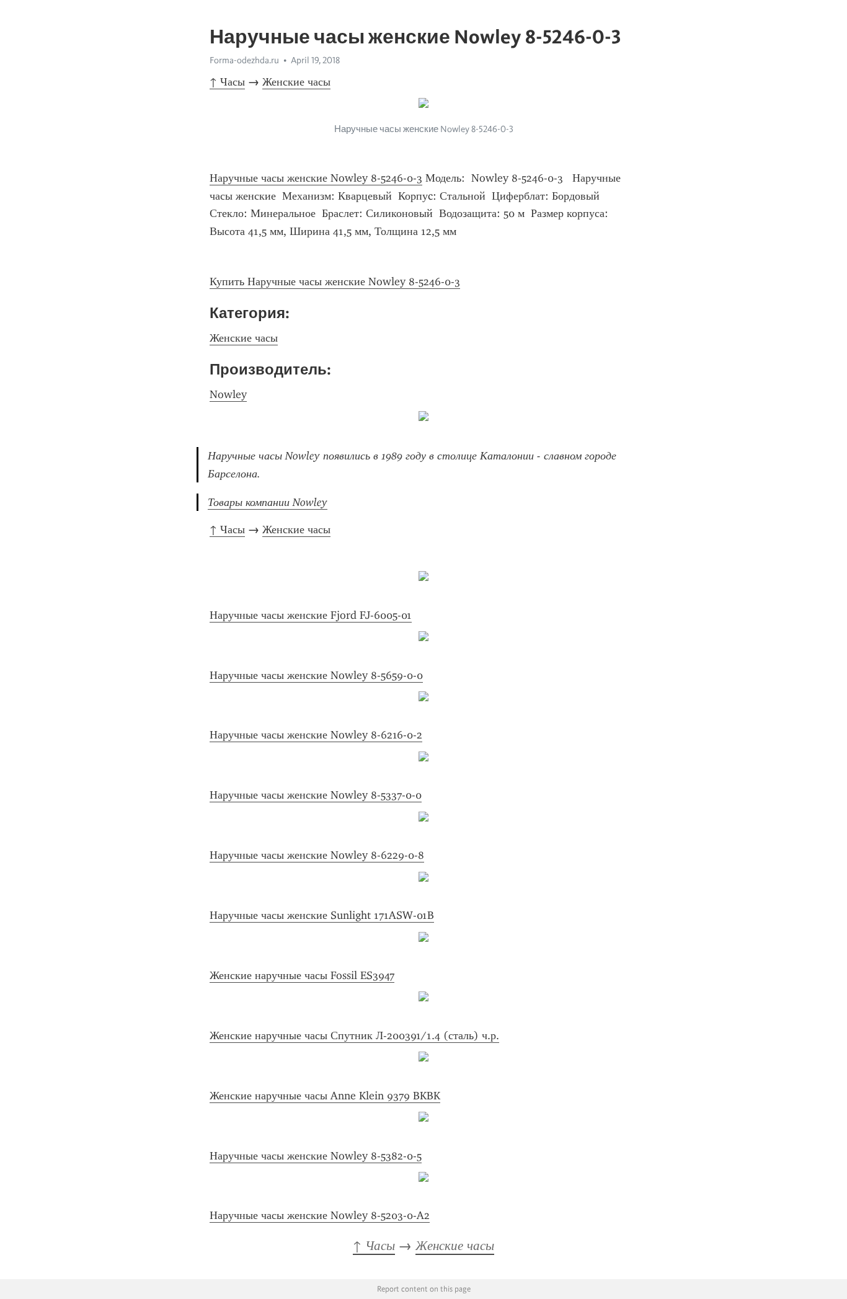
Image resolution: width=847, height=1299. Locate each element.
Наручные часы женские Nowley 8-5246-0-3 (316, 178)
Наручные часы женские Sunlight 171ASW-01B (322, 915)
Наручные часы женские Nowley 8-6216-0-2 (316, 735)
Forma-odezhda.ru (244, 60)
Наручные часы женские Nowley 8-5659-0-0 (316, 675)
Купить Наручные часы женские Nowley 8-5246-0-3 (335, 281)
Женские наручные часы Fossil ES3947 (302, 975)
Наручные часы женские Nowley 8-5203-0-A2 (320, 1215)
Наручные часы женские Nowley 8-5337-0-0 (316, 795)
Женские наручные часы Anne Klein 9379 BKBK (325, 1095)
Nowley (228, 394)
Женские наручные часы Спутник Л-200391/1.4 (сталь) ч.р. (354, 1035)
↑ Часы (227, 82)
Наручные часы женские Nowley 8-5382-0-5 (316, 1156)
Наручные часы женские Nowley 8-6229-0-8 (317, 855)
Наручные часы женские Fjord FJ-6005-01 (311, 615)
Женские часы (296, 82)
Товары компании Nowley (267, 502)
